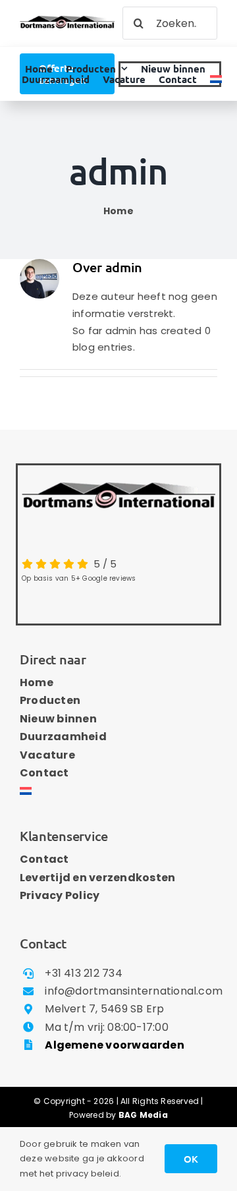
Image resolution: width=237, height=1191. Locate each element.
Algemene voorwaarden (114, 1045)
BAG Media (143, 1114)
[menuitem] (216, 79)
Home (118, 211)
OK (191, 1158)
